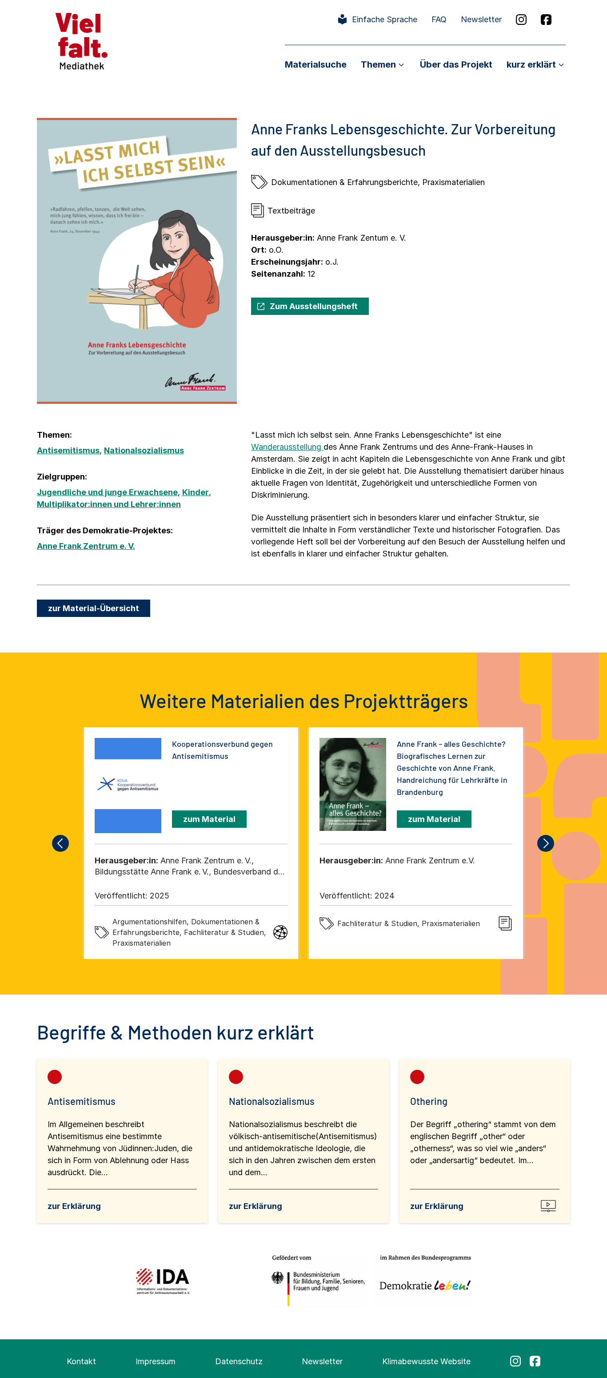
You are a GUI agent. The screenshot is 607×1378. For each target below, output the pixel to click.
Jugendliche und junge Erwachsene (107, 492)
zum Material (209, 819)
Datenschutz (239, 1361)
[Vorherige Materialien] (61, 843)
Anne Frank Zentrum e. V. (86, 546)
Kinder (195, 492)
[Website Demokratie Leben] (422, 1281)
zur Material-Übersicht (93, 608)
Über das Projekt (456, 64)
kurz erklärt (531, 64)
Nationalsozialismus (144, 450)
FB (546, 19)
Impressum (156, 1361)
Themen (378, 64)
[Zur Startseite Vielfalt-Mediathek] (81, 40)
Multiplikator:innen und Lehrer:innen (109, 504)
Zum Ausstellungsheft (314, 306)
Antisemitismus (68, 450)
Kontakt (81, 1361)
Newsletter (481, 19)
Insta (521, 19)
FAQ (439, 19)
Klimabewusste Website (426, 1361)
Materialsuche (316, 64)
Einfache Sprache (384, 19)
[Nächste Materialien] (546, 843)
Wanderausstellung (287, 446)
